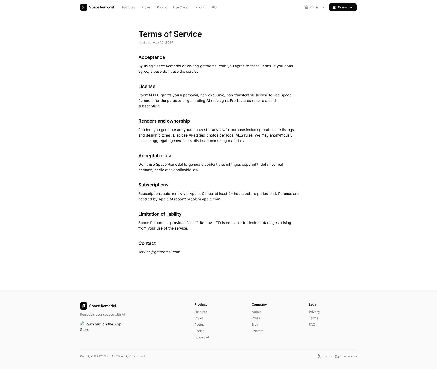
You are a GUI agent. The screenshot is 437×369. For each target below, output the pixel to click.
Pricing (200, 7)
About (256, 312)
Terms (313, 318)
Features (128, 7)
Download (345, 7)
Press (256, 318)
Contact (258, 331)
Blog (215, 7)
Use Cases (181, 7)
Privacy (314, 312)
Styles (145, 7)
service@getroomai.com (159, 252)
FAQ (312, 324)
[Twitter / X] (319, 356)
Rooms (162, 7)
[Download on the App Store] (103, 328)
